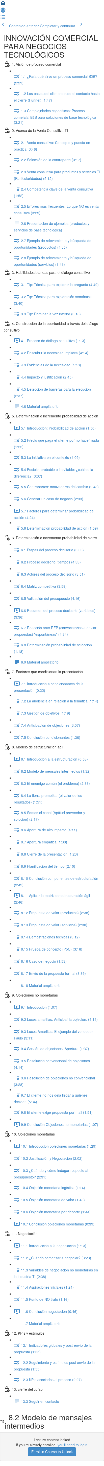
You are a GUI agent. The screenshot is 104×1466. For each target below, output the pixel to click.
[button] (3, 4)
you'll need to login (72, 1444)
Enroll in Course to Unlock (52, 1451)
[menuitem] (3, 11)
